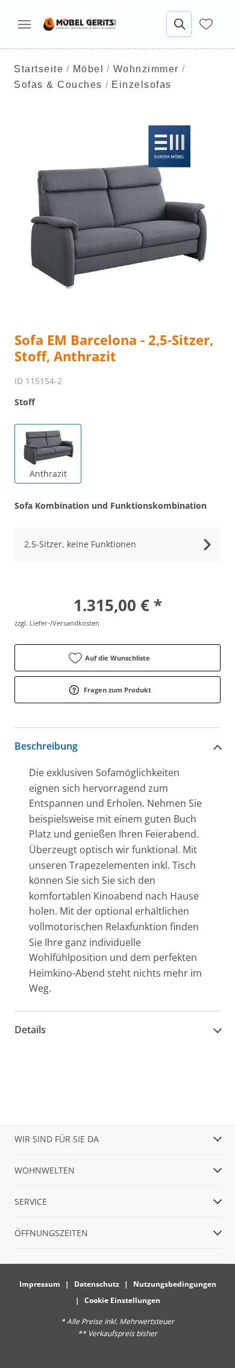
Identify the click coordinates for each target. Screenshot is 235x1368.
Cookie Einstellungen (122, 1300)
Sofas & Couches (58, 84)
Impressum (39, 1284)
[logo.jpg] (79, 24)
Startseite (38, 69)
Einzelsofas (141, 84)
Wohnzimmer (146, 69)
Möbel (88, 69)
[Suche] (179, 24)
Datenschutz (96, 1284)
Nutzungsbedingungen (174, 1284)
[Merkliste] (206, 24)
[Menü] (24, 24)
